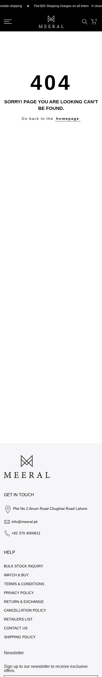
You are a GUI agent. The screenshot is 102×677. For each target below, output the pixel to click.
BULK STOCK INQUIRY (23, 566)
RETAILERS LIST (18, 619)
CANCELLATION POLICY (25, 610)
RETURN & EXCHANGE (24, 602)
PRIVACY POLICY (19, 593)
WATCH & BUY (16, 575)
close (98, 6)
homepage (67, 118)
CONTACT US (15, 628)
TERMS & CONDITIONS (24, 584)
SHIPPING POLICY (20, 637)
